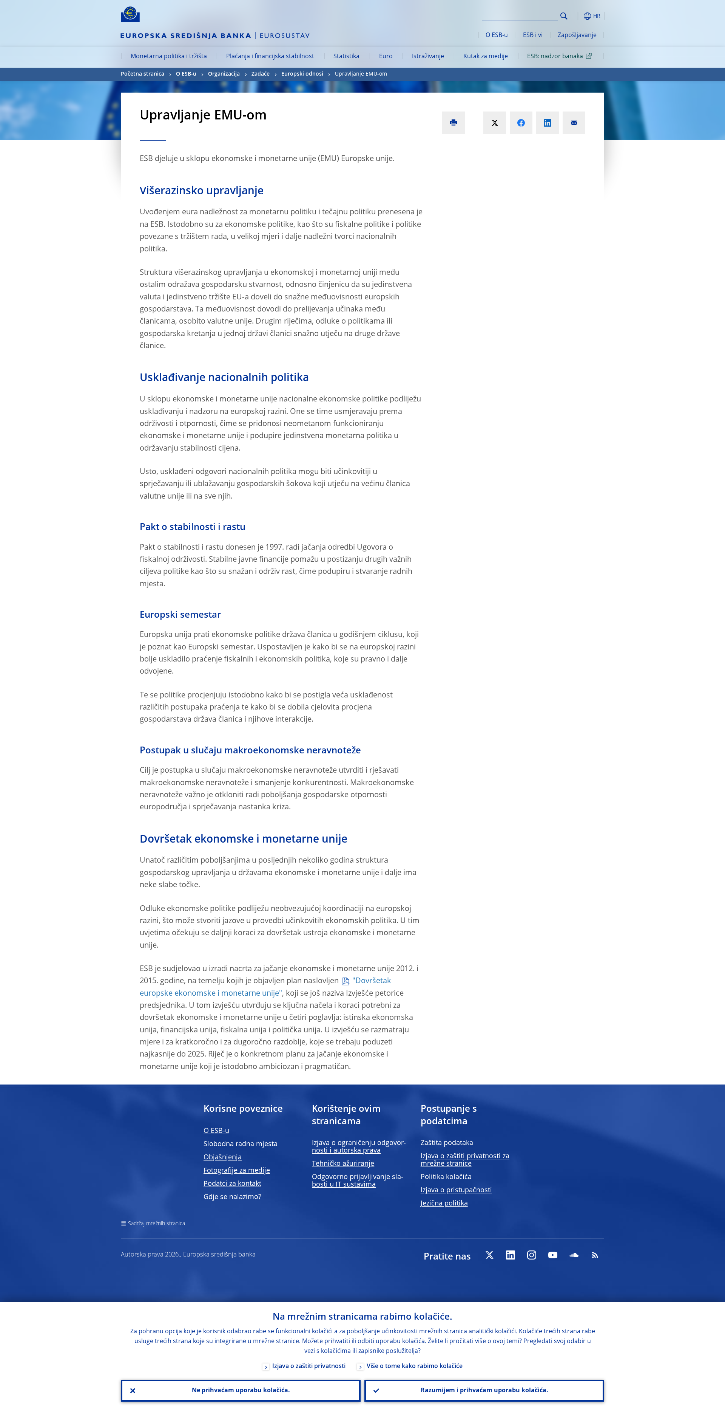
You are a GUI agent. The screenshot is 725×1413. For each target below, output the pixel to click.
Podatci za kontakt (232, 1184)
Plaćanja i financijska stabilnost (270, 57)
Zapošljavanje (577, 36)
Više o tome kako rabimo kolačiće (415, 1366)
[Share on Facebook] (521, 123)
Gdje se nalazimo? (232, 1197)
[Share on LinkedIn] (547, 123)
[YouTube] (553, 1255)
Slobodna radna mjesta (241, 1144)
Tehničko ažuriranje (343, 1163)
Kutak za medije (485, 57)
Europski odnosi (302, 74)
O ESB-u (497, 36)
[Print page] (453, 123)
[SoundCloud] (574, 1255)
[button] (577, 16)
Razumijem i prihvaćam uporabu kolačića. (484, 1391)
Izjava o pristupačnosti (456, 1190)
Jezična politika (444, 1203)
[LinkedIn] (510, 1255)
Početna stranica (142, 74)
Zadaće (260, 74)
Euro (386, 57)
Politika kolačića (446, 1177)
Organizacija (224, 74)
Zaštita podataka (447, 1143)
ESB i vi (533, 36)
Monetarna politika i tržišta (169, 57)
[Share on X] (494, 123)
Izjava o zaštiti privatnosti (309, 1366)
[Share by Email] (574, 123)
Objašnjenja (223, 1157)
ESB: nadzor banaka (555, 57)
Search (564, 16)
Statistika (346, 57)
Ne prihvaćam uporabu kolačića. (241, 1391)
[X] (489, 1255)
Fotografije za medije (237, 1170)
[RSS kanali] (595, 1255)
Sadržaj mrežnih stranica (156, 1223)
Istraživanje (428, 57)
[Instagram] (532, 1255)
